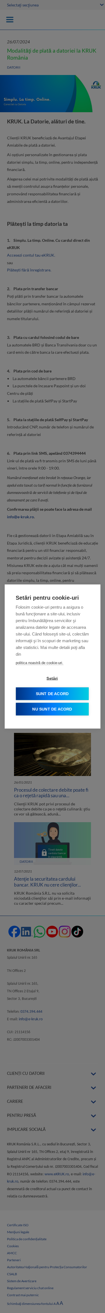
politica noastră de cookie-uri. (39, 663)
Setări (52, 678)
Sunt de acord (52, 694)
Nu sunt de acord (52, 709)
